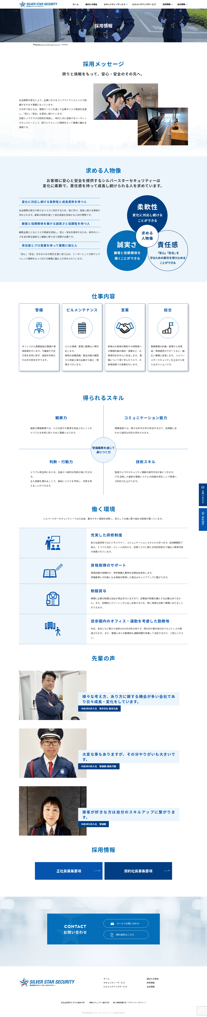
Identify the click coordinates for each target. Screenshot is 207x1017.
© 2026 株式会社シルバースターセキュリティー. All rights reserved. (103, 1013)
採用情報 (167, 4)
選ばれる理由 (91, 4)
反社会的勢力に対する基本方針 (73, 1002)
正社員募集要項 (68, 870)
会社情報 (181, 4)
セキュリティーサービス (114, 4)
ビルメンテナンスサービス (144, 4)
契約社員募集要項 (138, 870)
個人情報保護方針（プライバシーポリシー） (130, 1002)
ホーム (76, 4)
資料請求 (203, 520)
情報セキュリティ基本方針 (100, 1002)
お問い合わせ (203, 496)
